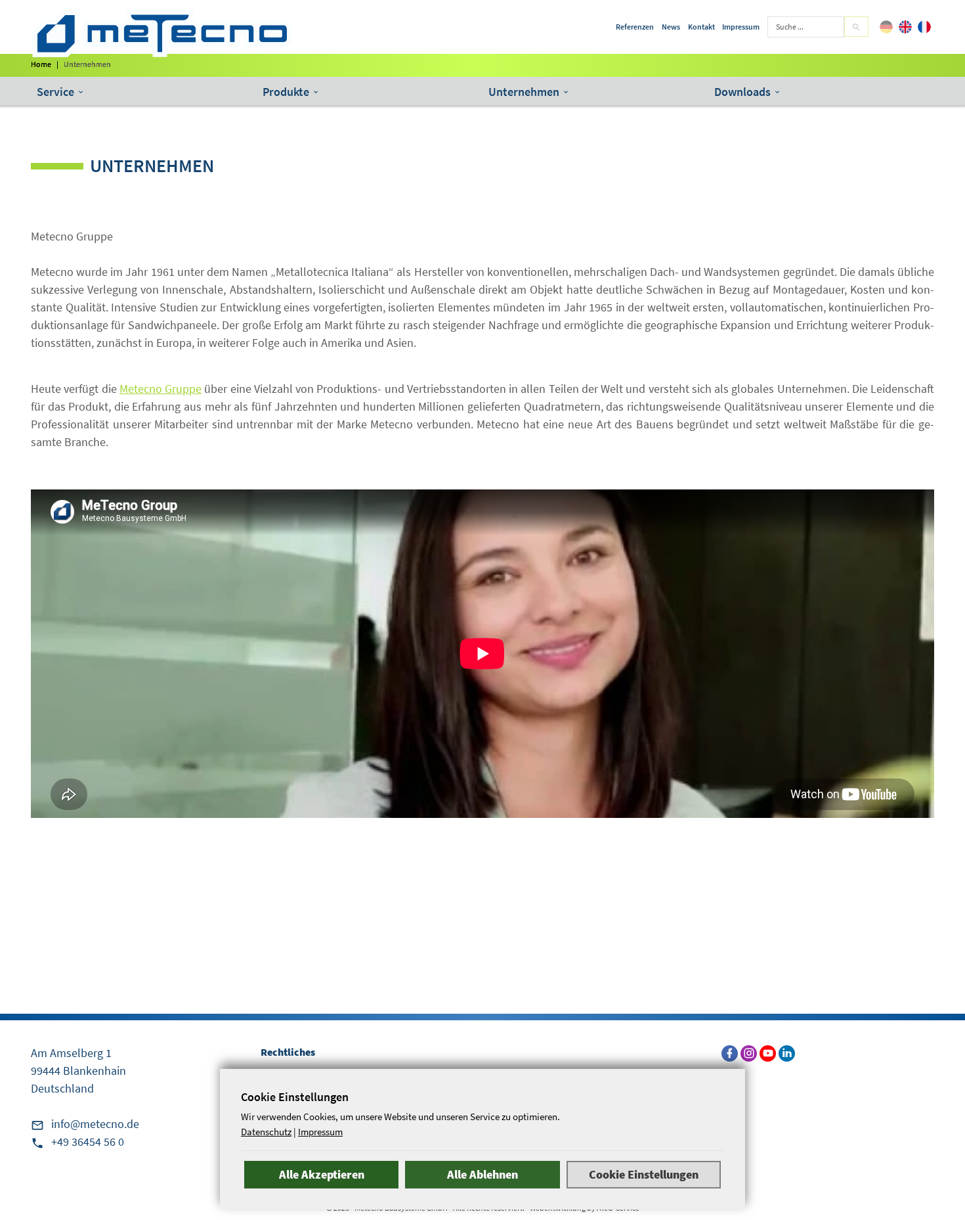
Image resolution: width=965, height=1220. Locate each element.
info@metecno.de (95, 1123)
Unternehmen (523, 91)
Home (41, 64)
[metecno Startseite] (162, 33)
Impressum (320, 1131)
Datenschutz (266, 1131)
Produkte (286, 91)
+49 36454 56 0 (87, 1141)
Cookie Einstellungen (643, 1174)
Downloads (742, 91)
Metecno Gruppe (160, 388)
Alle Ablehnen (482, 1174)
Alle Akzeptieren (321, 1174)
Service (55, 91)
